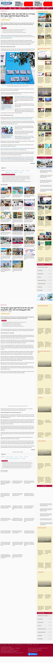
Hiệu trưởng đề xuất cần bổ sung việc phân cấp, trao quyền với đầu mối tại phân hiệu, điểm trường (41, 42)
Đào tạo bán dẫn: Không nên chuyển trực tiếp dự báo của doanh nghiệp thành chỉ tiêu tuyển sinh (5, 209)
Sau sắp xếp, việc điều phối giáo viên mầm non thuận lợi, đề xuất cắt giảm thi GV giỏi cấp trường (41, 140)
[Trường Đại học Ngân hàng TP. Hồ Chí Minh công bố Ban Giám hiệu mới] (48, 63)
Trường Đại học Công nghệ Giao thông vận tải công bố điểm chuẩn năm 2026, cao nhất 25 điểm (46, 190)
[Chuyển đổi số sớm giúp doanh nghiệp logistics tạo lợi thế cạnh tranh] (48, 253)
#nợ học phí (20, 454)
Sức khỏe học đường (36, 8)
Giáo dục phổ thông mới (43, 11)
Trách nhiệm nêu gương (22, 8)
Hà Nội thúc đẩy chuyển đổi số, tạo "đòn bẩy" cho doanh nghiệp (41, 248)
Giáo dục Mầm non (41, 121)
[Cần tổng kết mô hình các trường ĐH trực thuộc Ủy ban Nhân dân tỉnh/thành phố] (41, 110)
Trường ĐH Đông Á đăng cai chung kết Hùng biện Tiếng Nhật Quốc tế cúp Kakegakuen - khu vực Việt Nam (6, 270)
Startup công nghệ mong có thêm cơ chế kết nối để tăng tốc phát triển (41, 257)
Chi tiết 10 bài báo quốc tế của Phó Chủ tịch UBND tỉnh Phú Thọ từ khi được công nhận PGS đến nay (41, 68)
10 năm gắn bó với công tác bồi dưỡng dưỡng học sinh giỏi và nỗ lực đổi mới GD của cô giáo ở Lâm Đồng (17, 221)
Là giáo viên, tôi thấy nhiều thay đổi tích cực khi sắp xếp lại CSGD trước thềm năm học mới (6, 220)
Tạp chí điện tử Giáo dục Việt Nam (17, 449)
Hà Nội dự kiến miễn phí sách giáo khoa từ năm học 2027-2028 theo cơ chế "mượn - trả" (6, 233)
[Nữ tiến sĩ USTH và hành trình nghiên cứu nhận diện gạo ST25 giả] (48, 207)
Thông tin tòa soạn (10, 0)
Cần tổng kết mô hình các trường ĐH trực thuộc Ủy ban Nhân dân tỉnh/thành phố (41, 115)
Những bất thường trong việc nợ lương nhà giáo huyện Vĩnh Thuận (11, 322)
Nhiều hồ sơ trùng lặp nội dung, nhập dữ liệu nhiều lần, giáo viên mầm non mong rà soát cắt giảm (41, 151)
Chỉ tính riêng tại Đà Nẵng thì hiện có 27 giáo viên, (24, 96)
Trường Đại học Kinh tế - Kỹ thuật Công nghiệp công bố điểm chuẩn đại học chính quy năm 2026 (46, 176)
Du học (30, 8)
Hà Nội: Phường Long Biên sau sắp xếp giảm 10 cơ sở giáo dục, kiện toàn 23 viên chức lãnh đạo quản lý (29, 258)
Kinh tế (48, 8)
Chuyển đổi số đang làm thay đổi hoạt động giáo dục (48, 103)
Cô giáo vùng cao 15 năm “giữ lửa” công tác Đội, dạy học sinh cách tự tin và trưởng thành (41, 223)
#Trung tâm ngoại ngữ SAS (9, 454)
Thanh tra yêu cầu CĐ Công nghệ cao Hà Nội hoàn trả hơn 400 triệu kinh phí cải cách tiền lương (16, 176)
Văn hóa (43, 8)
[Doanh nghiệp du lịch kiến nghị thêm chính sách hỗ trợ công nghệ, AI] (48, 243)
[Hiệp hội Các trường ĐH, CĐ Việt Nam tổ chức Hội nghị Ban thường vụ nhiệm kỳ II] (41, 100)
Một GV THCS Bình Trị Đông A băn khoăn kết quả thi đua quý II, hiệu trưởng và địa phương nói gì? (16, 465)
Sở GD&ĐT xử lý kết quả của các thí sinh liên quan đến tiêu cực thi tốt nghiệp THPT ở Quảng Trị (16, 178)
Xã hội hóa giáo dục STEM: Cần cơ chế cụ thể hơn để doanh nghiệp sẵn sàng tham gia (29, 220)
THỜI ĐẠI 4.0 (40, 284)
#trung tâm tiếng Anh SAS (9, 170)
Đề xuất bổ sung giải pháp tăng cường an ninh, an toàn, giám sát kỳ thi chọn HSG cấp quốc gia (6, 245)
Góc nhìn (15, 8)
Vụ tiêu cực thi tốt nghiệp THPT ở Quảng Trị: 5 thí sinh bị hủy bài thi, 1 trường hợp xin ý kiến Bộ (15, 177)
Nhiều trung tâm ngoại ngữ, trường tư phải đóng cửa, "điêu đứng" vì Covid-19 (7, 136)
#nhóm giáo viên (7, 172)
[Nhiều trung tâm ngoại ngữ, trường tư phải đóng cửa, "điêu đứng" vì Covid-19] (7, 130)
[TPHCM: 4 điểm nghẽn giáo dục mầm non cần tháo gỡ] (48, 134)
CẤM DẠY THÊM (40, 271)
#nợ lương (22, 170)
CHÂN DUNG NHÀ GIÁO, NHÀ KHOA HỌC (44, 49)
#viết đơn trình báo (14, 172)
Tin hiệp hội (40, 86)
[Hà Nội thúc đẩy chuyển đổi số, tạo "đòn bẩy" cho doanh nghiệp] (41, 243)
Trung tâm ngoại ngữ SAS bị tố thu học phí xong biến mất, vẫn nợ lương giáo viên (14, 29)
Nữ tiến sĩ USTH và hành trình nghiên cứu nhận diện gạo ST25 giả (48, 212)
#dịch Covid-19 (26, 454)
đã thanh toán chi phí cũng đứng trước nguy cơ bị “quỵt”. (22, 118)
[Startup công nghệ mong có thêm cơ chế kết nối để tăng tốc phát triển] (41, 253)
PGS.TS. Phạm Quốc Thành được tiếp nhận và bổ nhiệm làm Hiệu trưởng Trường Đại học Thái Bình (48, 80)
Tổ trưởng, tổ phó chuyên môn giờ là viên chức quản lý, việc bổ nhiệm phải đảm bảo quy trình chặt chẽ (46, 181)
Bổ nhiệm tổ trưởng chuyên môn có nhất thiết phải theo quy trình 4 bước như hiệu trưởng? (17, 195)
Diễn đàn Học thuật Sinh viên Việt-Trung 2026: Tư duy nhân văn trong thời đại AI (17, 245)
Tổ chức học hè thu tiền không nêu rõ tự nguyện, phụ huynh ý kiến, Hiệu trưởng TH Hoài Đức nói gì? (5, 258)
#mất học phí (27, 170)
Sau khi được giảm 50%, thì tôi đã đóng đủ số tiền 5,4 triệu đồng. (12, 148)
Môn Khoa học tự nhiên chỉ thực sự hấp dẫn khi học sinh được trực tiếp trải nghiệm (41, 212)
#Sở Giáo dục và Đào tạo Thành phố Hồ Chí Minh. (12, 456)
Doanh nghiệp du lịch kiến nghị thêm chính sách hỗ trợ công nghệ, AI (48, 248)
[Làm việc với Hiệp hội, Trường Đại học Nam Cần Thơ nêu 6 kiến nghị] (48, 110)
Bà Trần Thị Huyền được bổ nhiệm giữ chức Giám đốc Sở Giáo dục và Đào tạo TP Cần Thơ (44, 57)
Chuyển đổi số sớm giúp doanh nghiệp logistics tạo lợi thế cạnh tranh (48, 257)
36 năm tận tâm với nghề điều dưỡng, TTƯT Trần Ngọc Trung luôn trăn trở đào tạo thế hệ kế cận (48, 224)
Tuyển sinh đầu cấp (41, 281)
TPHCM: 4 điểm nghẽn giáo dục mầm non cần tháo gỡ (48, 139)
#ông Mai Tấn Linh (17, 170)
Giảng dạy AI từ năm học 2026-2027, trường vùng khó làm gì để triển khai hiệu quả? (29, 195)
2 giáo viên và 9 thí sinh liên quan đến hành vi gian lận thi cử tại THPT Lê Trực (13, 180)
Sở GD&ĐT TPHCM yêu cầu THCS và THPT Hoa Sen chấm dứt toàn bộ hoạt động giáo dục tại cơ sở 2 (17, 460)
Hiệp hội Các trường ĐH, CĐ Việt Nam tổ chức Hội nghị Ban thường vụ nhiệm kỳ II (41, 104)
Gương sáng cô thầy (42, 194)
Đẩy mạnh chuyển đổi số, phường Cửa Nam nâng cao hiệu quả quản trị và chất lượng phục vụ (44, 238)
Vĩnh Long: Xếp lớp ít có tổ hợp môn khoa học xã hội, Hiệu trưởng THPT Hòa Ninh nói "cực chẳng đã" (41, 31)
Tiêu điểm (10, 8)
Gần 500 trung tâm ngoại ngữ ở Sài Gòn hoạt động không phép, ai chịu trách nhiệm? (6, 107)
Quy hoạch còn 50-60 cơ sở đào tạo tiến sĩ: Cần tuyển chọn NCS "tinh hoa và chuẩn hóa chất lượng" (29, 234)
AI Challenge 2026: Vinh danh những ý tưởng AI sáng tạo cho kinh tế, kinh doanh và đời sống (29, 208)
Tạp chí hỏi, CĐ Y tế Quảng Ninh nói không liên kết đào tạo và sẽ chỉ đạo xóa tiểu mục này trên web (17, 270)
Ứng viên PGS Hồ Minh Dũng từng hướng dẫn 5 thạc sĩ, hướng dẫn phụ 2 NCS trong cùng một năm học (41, 80)
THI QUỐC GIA (40, 268)
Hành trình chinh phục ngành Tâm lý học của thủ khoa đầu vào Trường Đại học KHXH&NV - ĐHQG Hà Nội (6, 196)
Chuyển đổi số (41, 230)
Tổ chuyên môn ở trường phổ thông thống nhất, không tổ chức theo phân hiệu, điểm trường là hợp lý (48, 31)
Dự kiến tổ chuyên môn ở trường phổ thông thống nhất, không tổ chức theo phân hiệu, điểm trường (46, 171)
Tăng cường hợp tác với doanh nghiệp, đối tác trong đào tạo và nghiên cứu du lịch (44, 94)
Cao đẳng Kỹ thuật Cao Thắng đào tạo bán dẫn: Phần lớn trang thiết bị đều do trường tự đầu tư (17, 233)
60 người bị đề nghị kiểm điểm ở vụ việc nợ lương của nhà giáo (11, 321)
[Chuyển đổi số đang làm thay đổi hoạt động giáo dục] (48, 100)
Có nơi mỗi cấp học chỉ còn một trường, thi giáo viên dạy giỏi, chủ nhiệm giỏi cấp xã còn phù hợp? (29, 245)
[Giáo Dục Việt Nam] (7, 4)
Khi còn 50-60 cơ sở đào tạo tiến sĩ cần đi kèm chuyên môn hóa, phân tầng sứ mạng (17, 208)
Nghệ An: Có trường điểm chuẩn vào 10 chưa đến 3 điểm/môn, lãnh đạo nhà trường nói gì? (48, 42)
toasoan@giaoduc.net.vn (48, 0)
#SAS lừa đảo (20, 172)
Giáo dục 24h (5, 8)
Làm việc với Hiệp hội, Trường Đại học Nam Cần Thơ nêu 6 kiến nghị (48, 115)
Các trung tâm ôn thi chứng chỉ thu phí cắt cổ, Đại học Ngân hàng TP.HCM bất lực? (14, 32)
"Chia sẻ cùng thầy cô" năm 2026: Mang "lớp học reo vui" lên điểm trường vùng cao (44, 202)
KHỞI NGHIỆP (40, 288)
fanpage (33, 652)
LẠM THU (39, 275)
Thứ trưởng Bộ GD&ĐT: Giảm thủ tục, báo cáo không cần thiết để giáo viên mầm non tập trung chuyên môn (48, 151)
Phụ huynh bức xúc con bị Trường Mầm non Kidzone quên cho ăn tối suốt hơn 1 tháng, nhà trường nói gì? (17, 461)
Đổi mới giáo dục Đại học (43, 265)
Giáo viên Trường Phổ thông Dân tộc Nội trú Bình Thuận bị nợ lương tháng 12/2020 (14, 320)
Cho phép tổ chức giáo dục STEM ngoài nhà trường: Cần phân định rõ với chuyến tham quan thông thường (17, 258)
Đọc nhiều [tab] (45, 157)
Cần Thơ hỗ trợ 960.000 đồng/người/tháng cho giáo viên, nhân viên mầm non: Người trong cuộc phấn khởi (44, 129)
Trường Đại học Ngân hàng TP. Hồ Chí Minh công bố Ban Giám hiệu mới (48, 67)
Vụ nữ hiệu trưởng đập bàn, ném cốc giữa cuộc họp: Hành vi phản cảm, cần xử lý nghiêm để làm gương (17, 464)
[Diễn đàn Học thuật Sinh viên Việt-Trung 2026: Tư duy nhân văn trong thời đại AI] (17, 240)
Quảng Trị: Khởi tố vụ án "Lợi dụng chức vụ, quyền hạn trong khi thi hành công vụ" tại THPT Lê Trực (16, 181)
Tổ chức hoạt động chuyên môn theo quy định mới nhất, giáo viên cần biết (46, 186)
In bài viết (4, 452)
